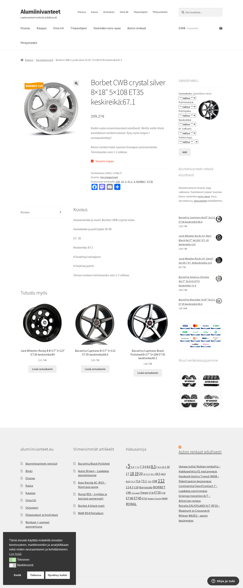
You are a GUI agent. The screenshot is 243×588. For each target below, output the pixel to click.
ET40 (129, 498)
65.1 (153, 474)
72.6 (137, 481)
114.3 (129, 487)
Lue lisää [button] (15, 554)
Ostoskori (109, 12)
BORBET (141, 181)
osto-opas (204, 196)
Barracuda (145, 487)
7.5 (142, 467)
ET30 (151, 492)
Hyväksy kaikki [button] (57, 575)
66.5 (157, 474)
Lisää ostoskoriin (42, 369)
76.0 (149, 481)
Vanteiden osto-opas (107, 28)
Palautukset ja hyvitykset (41, 515)
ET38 (163, 493)
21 (144, 474)
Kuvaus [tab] (25, 212)
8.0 (148, 467)
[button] (76, 83)
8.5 (153, 466)
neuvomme (200, 200)
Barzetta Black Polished (94, 463)
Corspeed (136, 493)
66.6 (163, 474)
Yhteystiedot (160, 12)
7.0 (137, 467)
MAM (164, 498)
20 (141, 473)
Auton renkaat (136, 28)
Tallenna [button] (35, 575)
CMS (128, 492)
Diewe (144, 492)
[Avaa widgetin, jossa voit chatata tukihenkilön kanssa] (223, 581)
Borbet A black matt (91, 506)
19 (136, 473)
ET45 (137, 498)
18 (122, 181)
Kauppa (42, 28)
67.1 (130, 181)
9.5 (159, 467)
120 (136, 487)
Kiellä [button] (17, 575)
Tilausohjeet (141, 12)
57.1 (148, 474)
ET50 (144, 498)
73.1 (144, 481)
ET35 (150, 181)
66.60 (128, 481)
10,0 (163, 467)
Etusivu (82, 12)
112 (161, 481)
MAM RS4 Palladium (90, 513)
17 (127, 474)
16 (168, 467)
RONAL (131, 504)
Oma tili (124, 12)
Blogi (28, 471)
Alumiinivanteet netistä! (41, 463)
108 (118, 181)
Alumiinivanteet (40, 11)
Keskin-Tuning (155, 498)
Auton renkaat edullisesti (200, 451)
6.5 (132, 467)
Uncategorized (44, 60)
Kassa (94, 12)
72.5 (133, 481)
